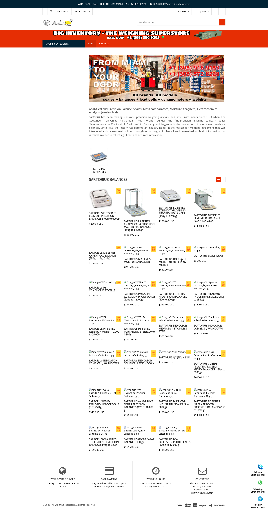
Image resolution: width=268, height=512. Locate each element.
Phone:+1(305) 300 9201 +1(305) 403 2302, (202, 485)
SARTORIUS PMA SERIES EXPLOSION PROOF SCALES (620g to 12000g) (140, 296)
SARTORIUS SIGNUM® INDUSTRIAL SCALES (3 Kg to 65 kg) (209, 296)
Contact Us (183, 11)
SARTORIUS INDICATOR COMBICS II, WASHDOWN (104, 362)
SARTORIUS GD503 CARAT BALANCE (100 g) (139, 441)
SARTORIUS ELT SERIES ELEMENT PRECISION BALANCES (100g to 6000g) (104, 216)
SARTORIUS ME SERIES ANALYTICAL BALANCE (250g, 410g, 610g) (102, 255)
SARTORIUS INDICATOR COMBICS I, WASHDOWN (208, 327)
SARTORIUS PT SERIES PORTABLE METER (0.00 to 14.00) (139, 331)
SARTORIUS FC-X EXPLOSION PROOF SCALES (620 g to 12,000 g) (174, 442)
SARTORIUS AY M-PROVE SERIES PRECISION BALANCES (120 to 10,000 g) (138, 406)
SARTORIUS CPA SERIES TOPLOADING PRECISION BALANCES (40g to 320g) (104, 442)
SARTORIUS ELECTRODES (208, 255)
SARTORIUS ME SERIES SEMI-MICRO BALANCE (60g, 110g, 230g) (207, 218)
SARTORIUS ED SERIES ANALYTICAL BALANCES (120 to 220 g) (173, 296)
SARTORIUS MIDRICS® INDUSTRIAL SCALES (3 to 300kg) (174, 404)
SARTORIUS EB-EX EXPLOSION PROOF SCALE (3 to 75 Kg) (104, 404)
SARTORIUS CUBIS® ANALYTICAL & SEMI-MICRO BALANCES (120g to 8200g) (209, 368)
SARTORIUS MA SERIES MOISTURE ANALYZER (137, 260)
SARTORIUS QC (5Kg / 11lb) (174, 357)
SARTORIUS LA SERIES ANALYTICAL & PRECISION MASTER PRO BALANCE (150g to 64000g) (139, 226)
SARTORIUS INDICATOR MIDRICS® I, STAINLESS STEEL (173, 328)
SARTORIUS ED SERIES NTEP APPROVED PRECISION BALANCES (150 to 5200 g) (209, 406)
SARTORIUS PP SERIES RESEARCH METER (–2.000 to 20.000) (104, 331)
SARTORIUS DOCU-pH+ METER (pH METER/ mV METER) (172, 261)
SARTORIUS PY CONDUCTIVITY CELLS (102, 289)
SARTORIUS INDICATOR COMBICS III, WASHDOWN (139, 362)
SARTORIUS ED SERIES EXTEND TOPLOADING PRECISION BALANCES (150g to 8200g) (172, 212)
